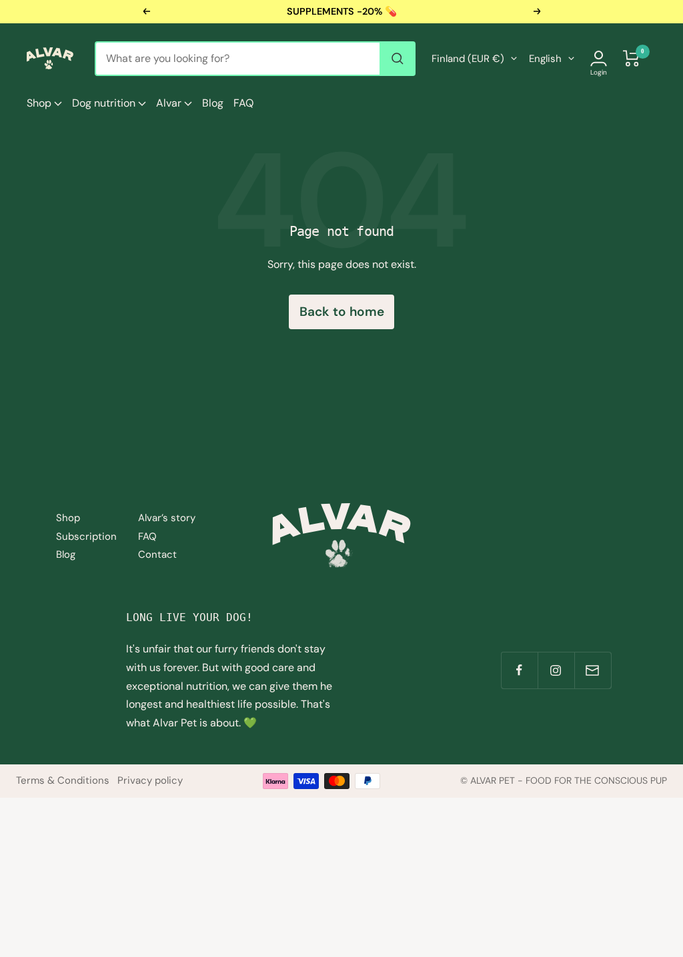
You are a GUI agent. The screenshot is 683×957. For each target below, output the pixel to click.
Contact (157, 554)
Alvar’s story (166, 517)
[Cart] (631, 58)
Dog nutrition (105, 103)
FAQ (243, 103)
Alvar (170, 103)
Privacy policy (150, 780)
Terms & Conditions (62, 780)
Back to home (341, 311)
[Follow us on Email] (592, 670)
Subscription (86, 536)
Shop (40, 103)
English (545, 58)
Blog (212, 103)
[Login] (598, 58)
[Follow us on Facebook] (519, 670)
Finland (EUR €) (468, 58)
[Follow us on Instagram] (556, 670)
